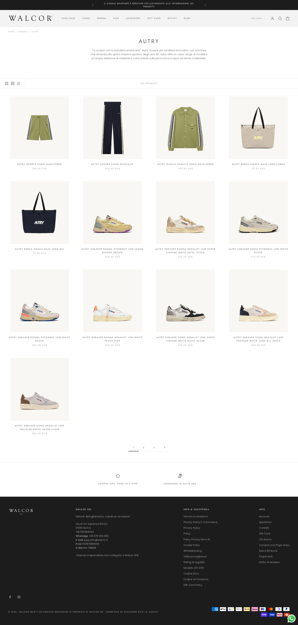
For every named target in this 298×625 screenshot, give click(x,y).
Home (11, 31)
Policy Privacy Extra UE (196, 539)
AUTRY (35, 31)
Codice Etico (191, 573)
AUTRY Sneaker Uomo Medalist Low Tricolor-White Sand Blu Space (258, 339)
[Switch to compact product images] (18, 83)
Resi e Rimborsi (268, 551)
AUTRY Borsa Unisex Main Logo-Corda (258, 164)
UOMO (86, 18)
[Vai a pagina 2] (164, 447)
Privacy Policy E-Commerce (200, 522)
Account (264, 516)
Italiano (256, 18)
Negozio (23, 31)
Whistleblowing (192, 551)
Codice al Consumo (195, 579)
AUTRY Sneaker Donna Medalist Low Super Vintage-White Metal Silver (185, 251)
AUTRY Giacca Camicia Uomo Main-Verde (185, 164)
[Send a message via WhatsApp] (291, 618)
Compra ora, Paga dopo (274, 545)
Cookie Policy (191, 545)
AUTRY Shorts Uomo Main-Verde (39, 164)
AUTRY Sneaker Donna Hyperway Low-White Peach (39, 339)
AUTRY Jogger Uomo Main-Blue (112, 164)
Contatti (264, 528)
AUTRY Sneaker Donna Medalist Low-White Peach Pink (112, 339)
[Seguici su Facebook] (10, 597)
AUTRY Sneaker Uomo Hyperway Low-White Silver (259, 251)
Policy (187, 533)
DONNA (101, 18)
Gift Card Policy (192, 585)
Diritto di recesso (269, 562)
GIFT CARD (154, 18)
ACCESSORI (133, 18)
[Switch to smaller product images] (12, 83)
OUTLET (172, 18)
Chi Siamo (265, 539)
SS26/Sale (69, 18)
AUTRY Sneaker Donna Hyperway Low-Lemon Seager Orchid (112, 251)
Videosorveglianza (194, 556)
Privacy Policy (191, 528)
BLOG (187, 18)
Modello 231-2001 (193, 568)
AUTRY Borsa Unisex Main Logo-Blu (39, 249)
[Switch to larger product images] (6, 83)
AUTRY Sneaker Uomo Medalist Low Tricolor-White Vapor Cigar (39, 427)
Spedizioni (265, 522)
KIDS (116, 18)
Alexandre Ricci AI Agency (141, 612)
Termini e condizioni (195, 516)
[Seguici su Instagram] (19, 597)
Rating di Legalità (194, 562)
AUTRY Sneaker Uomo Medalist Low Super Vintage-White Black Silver (185, 339)
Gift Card (264, 533)
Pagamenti (266, 556)
